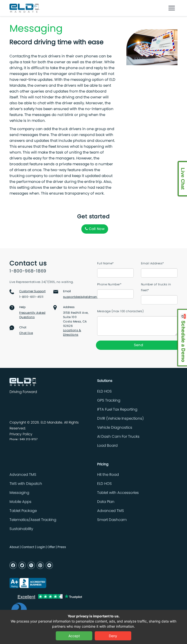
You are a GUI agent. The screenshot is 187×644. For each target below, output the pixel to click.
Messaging (19, 493)
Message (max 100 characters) (120, 311)
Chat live (26, 333)
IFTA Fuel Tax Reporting (117, 409)
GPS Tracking (108, 400)
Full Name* (105, 263)
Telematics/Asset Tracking (32, 520)
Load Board (107, 445)
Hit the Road (108, 475)
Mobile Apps (20, 502)
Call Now (96, 229)
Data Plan (105, 502)
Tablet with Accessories (118, 493)
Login (41, 547)
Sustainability (21, 529)
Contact (27, 547)
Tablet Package (23, 511)
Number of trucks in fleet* (156, 287)
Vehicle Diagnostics (114, 427)
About (14, 547)
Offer (51, 547)
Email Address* (152, 263)
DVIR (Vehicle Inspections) (120, 418)
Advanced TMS (22, 475)
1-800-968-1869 (27, 271)
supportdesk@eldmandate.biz (86, 296)
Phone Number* (109, 284)
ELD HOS (104, 391)
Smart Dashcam (112, 520)
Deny (113, 636)
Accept (74, 636)
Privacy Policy (20, 434)
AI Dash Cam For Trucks (118, 436)
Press (61, 547)
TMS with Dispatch (25, 484)
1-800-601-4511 (31, 296)
